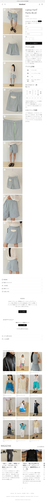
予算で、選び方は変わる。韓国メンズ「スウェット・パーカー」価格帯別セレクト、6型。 (32, 466)
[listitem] (9, 363)
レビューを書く (22, 325)
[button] (2, 4)
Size (26, 31)
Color (26, 26)
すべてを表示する (40, 446)
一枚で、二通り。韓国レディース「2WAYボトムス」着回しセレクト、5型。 (11, 465)
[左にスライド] (20, 488)
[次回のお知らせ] (42, 1)
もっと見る (22, 311)
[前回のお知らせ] (2, 1)
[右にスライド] (25, 488)
